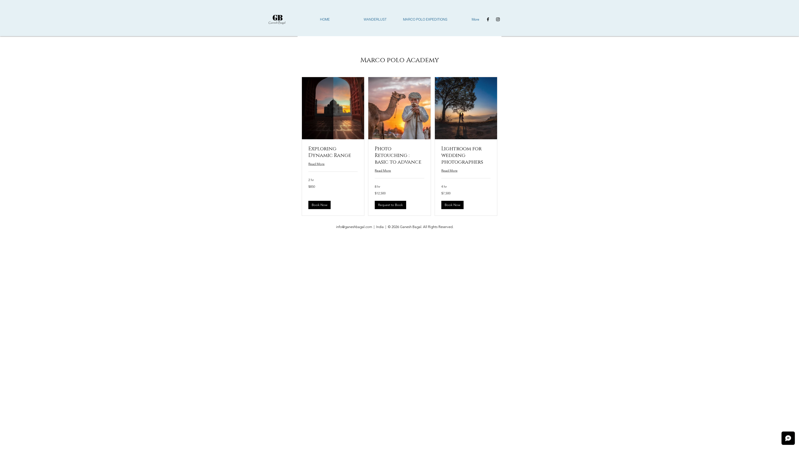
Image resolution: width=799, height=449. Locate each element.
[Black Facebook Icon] (487, 19)
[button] (319, 205)
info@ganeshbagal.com (354, 227)
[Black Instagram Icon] (497, 19)
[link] (333, 152)
